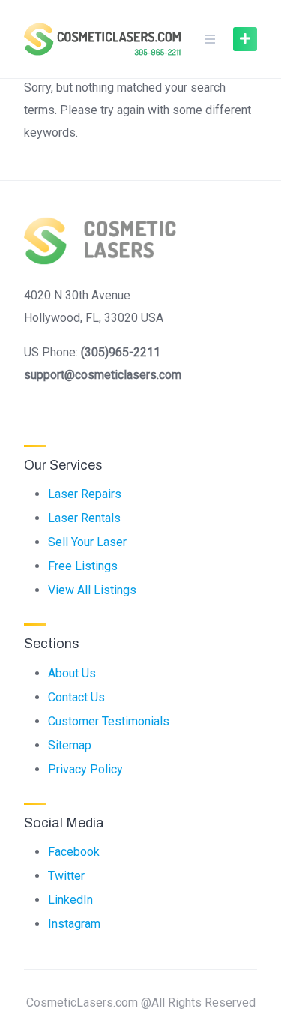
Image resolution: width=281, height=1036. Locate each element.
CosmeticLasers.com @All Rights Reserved (141, 1002)
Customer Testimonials (108, 721)
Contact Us (76, 697)
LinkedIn (70, 900)
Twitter (66, 876)
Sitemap (69, 745)
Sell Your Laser (87, 542)
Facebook (74, 852)
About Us (72, 673)
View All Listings (92, 590)
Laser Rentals (84, 518)
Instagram (74, 924)
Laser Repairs (84, 494)
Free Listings (83, 566)
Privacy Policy (85, 769)
